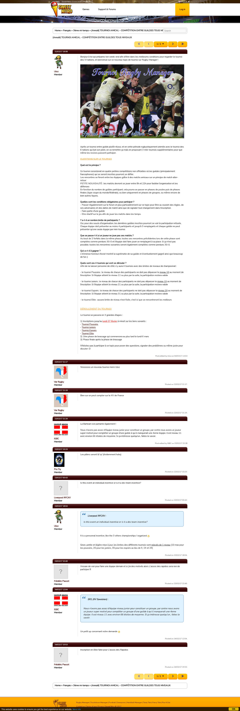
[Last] (182, 44)
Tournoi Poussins (90, 324)
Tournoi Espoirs (89, 330)
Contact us (80, 706)
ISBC (56, 438)
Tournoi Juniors (89, 327)
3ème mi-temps (81, 30)
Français (67, 30)
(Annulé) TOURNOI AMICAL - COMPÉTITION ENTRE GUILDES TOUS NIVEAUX (130, 30)
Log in (182, 9)
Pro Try (57, 469)
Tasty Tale (147, 702)
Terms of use (91, 706)
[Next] (173, 44)
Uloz (56, 71)
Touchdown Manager (99, 702)
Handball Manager (134, 702)
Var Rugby (59, 381)
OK (233, 709)
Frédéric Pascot (61, 581)
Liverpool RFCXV (62, 497)
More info (77, 709)
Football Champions (117, 702)
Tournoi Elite (88, 333)
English (184, 1)
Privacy (101, 706)
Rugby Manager (82, 702)
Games (85, 9)
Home (58, 30)
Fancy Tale (156, 702)
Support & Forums (107, 9)
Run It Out (166, 702)
